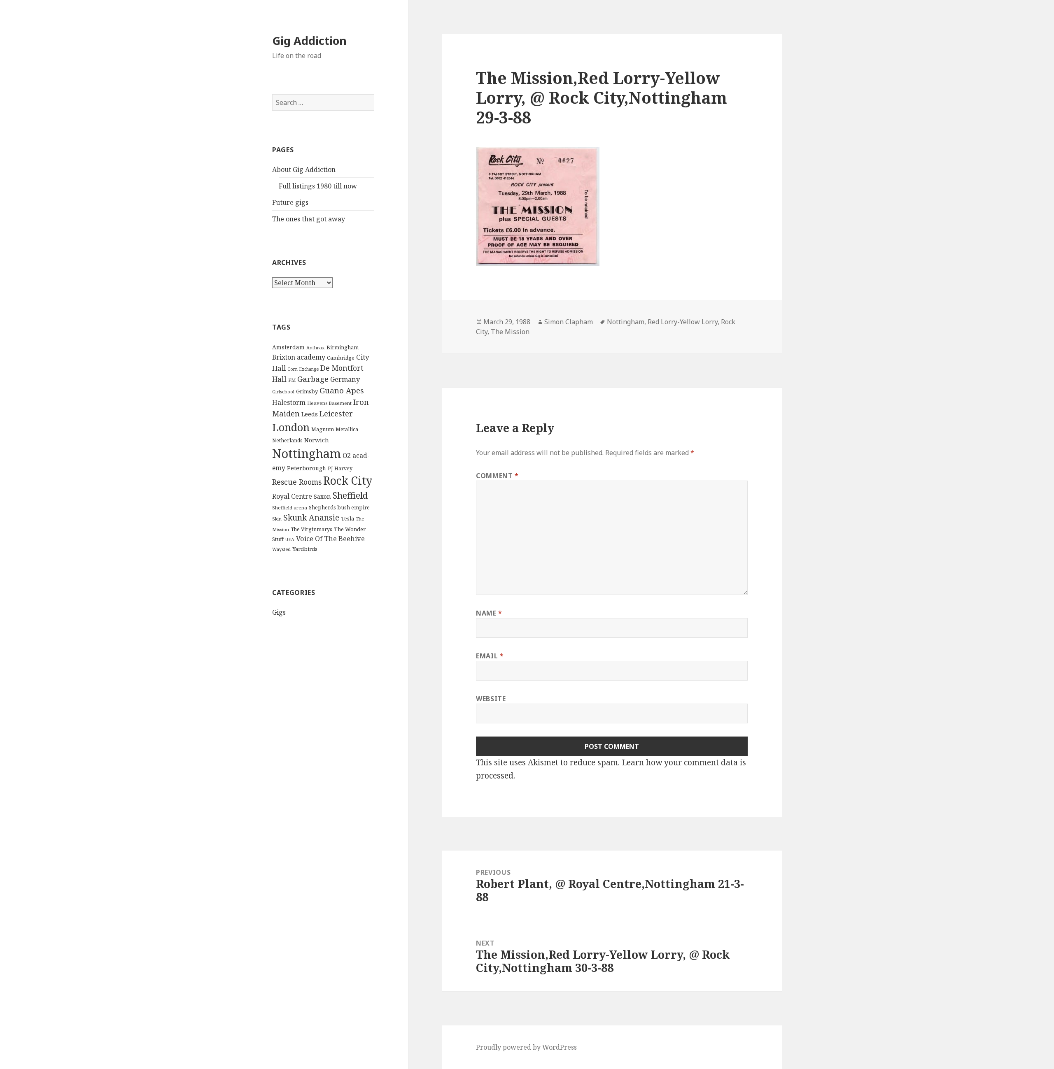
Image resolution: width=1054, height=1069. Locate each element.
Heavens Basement (329, 403)
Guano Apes (341, 390)
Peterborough (306, 468)
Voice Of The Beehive (330, 538)
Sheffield (350, 495)
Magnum (322, 429)
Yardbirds (304, 549)
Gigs (279, 612)
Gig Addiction (309, 40)
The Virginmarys (311, 529)
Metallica (347, 429)
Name (489, 613)
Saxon (322, 496)
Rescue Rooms (297, 482)
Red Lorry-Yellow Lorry (683, 321)
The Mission (510, 331)
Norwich (316, 440)
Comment (497, 475)
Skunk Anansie (311, 517)
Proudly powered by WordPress (526, 1047)
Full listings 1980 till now (318, 186)
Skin (277, 519)
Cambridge (340, 357)
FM (292, 380)
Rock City (347, 480)
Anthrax (315, 347)
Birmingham (342, 347)
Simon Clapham (568, 321)
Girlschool (283, 391)
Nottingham (306, 453)
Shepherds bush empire (339, 507)
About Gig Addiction (304, 169)
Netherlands (287, 440)
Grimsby (307, 391)
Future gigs (290, 202)
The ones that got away (308, 218)
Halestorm (288, 402)
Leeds (309, 414)
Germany (345, 379)
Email (490, 655)
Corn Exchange (303, 369)
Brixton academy (298, 357)
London (291, 427)
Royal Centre (292, 496)
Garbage (313, 379)
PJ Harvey (340, 468)
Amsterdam (288, 347)
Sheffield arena (289, 507)
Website (491, 698)
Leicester (336, 413)
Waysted (281, 549)
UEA (289, 539)
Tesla (347, 518)
